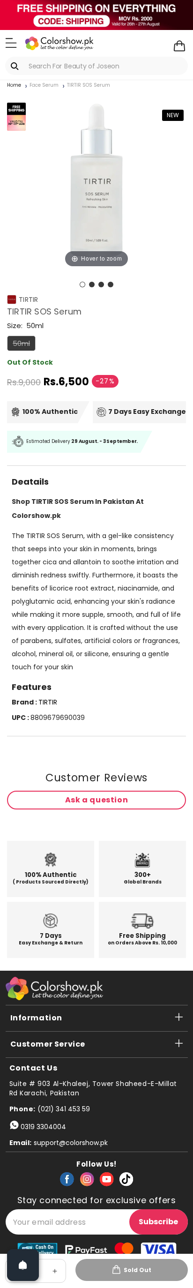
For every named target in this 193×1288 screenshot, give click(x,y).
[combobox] (96, 66)
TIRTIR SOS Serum (88, 85)
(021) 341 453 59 (63, 1109)
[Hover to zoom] (96, 180)
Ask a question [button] (96, 799)
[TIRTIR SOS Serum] (82, 284)
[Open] (23, 1265)
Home (14, 85)
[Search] (16, 66)
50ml (24, 344)
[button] (11, 42)
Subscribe (158, 1221)
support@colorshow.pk (71, 1142)
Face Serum (44, 85)
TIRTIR (28, 299)
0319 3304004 (43, 1126)
